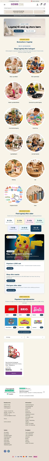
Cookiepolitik (28, 408)
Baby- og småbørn (14, 76)
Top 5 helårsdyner (29, 434)
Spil (35, 179)
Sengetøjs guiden (7, 437)
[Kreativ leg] (35, 117)
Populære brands (14, 205)
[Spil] (35, 168)
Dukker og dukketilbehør (13, 102)
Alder (35, 205)
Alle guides (6, 432)
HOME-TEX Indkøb (29, 423)
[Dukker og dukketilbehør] (14, 91)
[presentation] (1, 1)
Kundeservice (28, 412)
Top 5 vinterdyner (29, 435)
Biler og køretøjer (35, 76)
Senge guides (7, 441)
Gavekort (27, 419)
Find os (5, 418)
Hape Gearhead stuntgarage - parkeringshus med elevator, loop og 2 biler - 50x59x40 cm (13, 364)
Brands (26, 438)
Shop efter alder (18, 31)
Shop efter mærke (30, 31)
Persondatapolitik (29, 406)
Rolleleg (14, 179)
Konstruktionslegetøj (14, 128)
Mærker (27, 440)
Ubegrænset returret (29, 414)
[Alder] (35, 194)
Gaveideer (27, 437)
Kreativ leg (35, 128)
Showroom (27, 411)
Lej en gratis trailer (29, 417)
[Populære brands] (14, 194)
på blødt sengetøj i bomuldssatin (24, 15)
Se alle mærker (10, 280)
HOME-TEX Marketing (30, 425)
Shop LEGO (9, 268)
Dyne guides (6, 434)
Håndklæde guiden (8, 444)
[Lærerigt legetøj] (35, 143)
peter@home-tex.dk (11, 415)
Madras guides (7, 443)
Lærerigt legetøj (35, 154)
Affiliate (27, 422)
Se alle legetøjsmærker (24, 332)
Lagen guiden (6, 438)
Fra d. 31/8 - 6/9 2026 (18, 12)
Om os (26, 409)
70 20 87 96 (10, 411)
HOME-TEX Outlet (29, 443)
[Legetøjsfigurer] (14, 143)
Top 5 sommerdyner (29, 432)
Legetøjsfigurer (13, 154)
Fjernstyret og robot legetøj (35, 102)
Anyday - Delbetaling (29, 420)
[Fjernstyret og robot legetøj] (35, 91)
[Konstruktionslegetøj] (14, 117)
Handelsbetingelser (29, 404)
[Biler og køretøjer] (35, 65)
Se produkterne (11, 237)
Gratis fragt (27, 415)
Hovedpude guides (8, 435)
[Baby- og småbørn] (14, 65)
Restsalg (27, 441)
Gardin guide (6, 440)
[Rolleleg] (14, 168)
